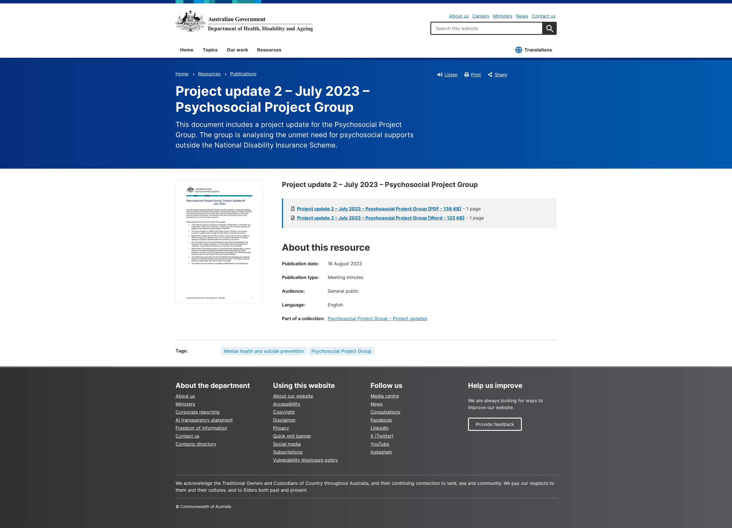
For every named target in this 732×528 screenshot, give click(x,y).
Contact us (544, 16)
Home (187, 50)
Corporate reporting (198, 412)
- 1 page (389, 209)
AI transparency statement (204, 420)
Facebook (381, 420)
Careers (480, 16)
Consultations (385, 412)
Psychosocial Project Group (341, 351)
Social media (287, 444)
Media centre (385, 396)
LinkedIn (380, 428)
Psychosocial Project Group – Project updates (377, 318)
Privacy (281, 428)
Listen (451, 74)
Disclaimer (284, 420)
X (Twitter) (382, 436)
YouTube (380, 444)
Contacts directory (196, 444)
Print (476, 74)
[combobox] (486, 28)
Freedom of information (201, 428)
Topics (210, 50)
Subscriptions (288, 452)
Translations (538, 50)
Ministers (502, 16)
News (522, 16)
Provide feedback (495, 424)
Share (501, 74)
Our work (237, 50)
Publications (243, 74)
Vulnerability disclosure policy (305, 460)
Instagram (381, 452)
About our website (293, 396)
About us (459, 16)
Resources (269, 50)
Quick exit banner (292, 436)
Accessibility (286, 404)
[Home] (244, 21)
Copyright (284, 412)
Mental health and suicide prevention (264, 351)
